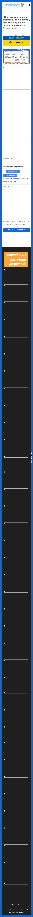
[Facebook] (12, 904)
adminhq (15, 28)
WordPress (21, 912)
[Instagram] (15, 904)
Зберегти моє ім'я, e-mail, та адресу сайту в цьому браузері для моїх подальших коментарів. (16, 223)
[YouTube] (18, 904)
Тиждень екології (24, 156)
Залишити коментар (9, 30)
